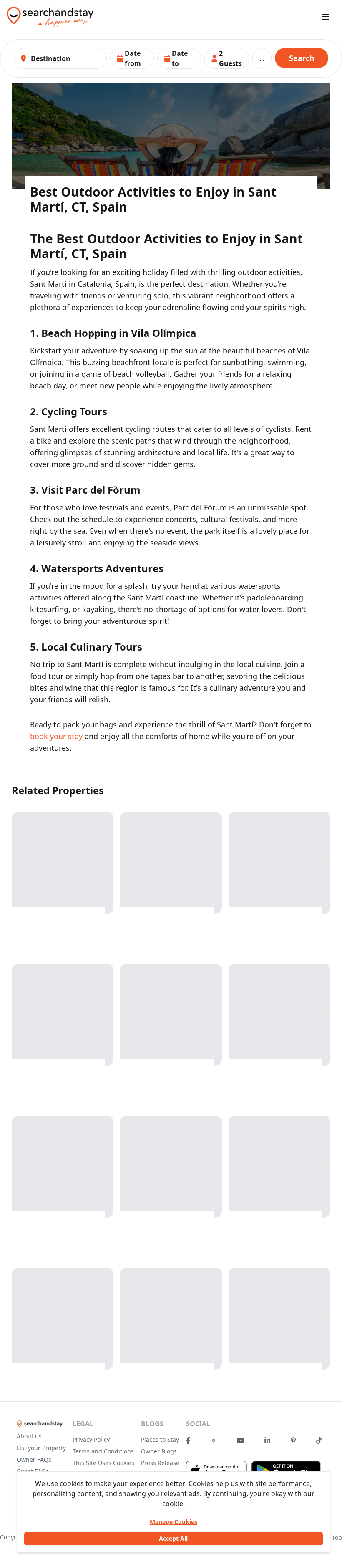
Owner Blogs (159, 1451)
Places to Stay (160, 1439)
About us (29, 1436)
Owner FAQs (34, 1459)
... (261, 58)
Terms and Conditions (103, 1451)
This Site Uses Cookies (103, 1463)
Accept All (173, 1538)
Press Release (160, 1463)
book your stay (56, 736)
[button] (132, 58)
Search (301, 58)
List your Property (41, 1448)
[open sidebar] (325, 17)
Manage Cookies (173, 1522)
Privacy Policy (91, 1439)
